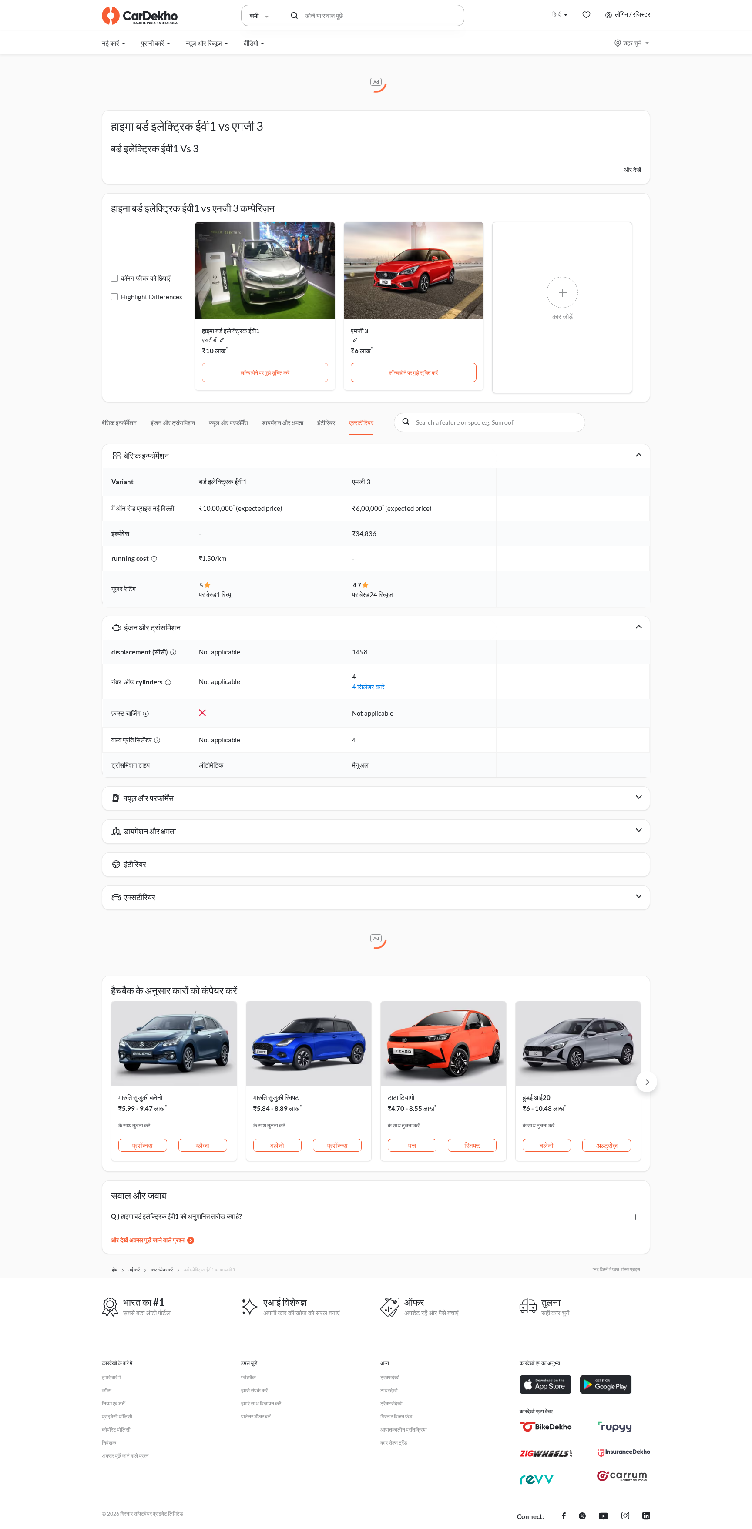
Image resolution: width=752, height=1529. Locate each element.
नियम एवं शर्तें (113, 1403)
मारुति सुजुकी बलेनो (140, 1097)
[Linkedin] (646, 1516)
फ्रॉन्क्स (142, 1145)
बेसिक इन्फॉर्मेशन (119, 422)
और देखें (632, 169)
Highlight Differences (151, 297)
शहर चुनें (632, 43)
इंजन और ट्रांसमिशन (173, 422)
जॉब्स (106, 1390)
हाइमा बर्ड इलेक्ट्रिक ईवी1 (231, 331)
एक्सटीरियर (361, 422)
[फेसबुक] (564, 1516)
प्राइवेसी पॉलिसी (117, 1416)
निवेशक (109, 1442)
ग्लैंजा (202, 1145)
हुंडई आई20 (537, 1097)
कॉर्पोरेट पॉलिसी (116, 1429)
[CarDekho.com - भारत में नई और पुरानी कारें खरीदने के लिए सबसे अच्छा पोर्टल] (140, 16)
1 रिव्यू (223, 594)
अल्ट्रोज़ (607, 1145)
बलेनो (277, 1145)
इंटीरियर (326, 422)
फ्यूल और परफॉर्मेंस (228, 422)
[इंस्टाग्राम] (625, 1516)
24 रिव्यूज (381, 594)
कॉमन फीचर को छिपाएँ (146, 278)
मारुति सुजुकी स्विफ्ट (276, 1097)
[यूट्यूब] (603, 1516)
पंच (412, 1145)
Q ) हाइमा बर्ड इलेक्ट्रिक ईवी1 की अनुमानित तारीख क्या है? (176, 1216)
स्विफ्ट (472, 1145)
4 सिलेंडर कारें (368, 687)
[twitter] (582, 1516)
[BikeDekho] (546, 1427)
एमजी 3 (360, 331)
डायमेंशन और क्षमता (282, 422)
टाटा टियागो (401, 1097)
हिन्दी (557, 14)
